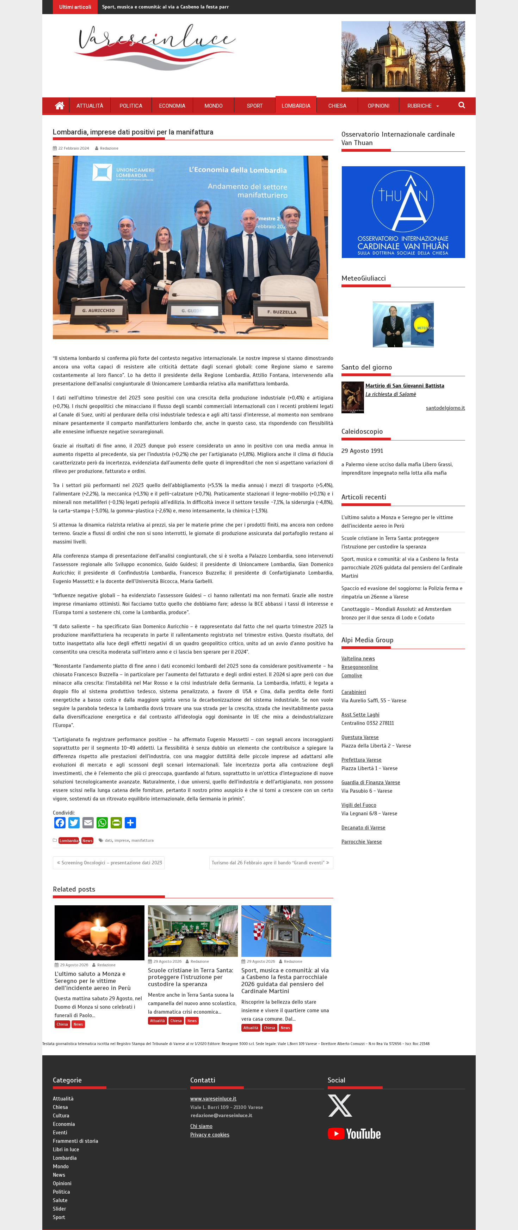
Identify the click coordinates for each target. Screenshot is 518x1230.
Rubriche (420, 106)
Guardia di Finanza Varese (370, 782)
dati (108, 840)
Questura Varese (360, 737)
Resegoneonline (359, 667)
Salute (60, 1200)
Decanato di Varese (363, 827)
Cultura (61, 1115)
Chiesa (337, 106)
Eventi (60, 1132)
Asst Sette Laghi (360, 715)
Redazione (109, 148)
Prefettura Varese (361, 760)
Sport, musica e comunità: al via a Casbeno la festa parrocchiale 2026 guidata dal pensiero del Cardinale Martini (229, 7)
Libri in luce (66, 1149)
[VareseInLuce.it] (59, 105)
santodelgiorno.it (445, 408)
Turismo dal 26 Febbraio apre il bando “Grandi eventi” (268, 863)
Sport (255, 106)
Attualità (89, 106)
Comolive (351, 675)
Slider (59, 1209)
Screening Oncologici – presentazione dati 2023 (112, 863)
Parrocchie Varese (361, 842)
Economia (172, 106)
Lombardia (296, 106)
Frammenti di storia (75, 1141)
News (87, 840)
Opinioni (378, 106)
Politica (131, 106)
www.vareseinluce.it (213, 1099)
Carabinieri (353, 692)
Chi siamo (201, 1126)
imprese (122, 840)
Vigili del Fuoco (358, 805)
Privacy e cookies (209, 1135)
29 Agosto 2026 (73, 964)
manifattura (142, 840)
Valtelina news (358, 658)
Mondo (214, 106)
